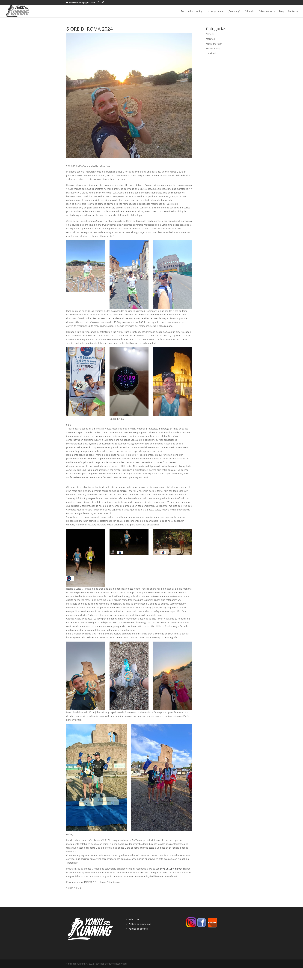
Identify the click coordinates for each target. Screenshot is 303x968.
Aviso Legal (134, 919)
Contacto (293, 11)
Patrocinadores (266, 11)
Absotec (144, 872)
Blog (281, 11)
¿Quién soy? (234, 11)
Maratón (210, 38)
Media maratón (214, 43)
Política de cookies (138, 928)
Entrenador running (191, 11)
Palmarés (249, 11)
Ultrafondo (211, 53)
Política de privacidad (139, 923)
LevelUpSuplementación (173, 868)
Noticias (210, 33)
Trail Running (213, 48)
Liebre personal (215, 11)
